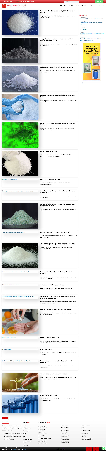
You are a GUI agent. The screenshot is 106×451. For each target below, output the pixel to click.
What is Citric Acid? (46, 349)
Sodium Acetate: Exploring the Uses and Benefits (55, 309)
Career (90, 5)
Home (60, 5)
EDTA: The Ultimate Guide (48, 151)
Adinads (24, 449)
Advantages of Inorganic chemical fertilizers (54, 374)
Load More (5, 418)
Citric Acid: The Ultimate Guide (50, 179)
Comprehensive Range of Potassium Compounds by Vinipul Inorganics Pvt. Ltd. (56, 39)
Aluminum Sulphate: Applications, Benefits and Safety (57, 244)
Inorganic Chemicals (81, 5)
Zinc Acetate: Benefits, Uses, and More (52, 285)
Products (71, 5)
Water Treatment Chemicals (49, 395)
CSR (95, 5)
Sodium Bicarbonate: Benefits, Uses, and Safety (55, 232)
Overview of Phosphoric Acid (49, 338)
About (65, 5)
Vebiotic (14, 449)
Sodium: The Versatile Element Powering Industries (56, 67)
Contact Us (100, 5)
